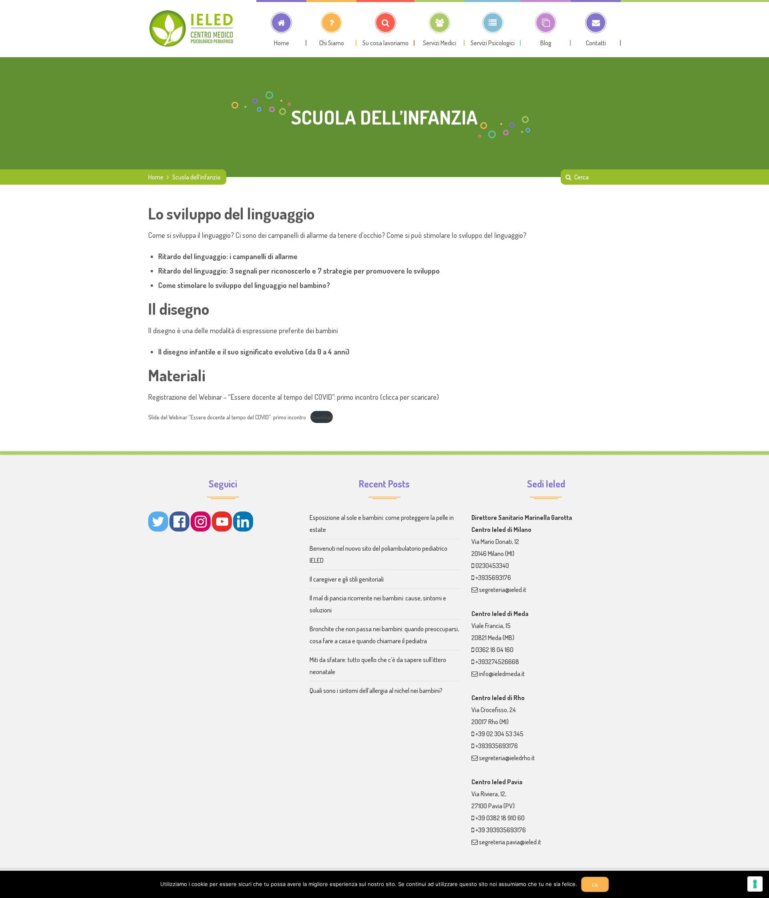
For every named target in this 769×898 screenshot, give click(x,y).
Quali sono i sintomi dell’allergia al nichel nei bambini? (376, 691)
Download (321, 417)
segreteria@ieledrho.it (507, 758)
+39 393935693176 (500, 830)
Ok (595, 885)
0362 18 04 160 (494, 650)
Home (155, 177)
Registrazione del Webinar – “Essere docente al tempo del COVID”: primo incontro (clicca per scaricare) (293, 397)
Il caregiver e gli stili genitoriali (347, 579)
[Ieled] (192, 28)
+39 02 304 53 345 (499, 734)
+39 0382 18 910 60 (500, 818)
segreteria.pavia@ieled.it (510, 842)
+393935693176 (496, 746)
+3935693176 (493, 578)
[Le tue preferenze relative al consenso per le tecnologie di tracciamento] (755, 884)
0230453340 (492, 566)
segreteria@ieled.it (502, 590)
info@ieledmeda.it (502, 674)
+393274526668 (497, 662)
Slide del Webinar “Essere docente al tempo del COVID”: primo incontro (227, 417)
